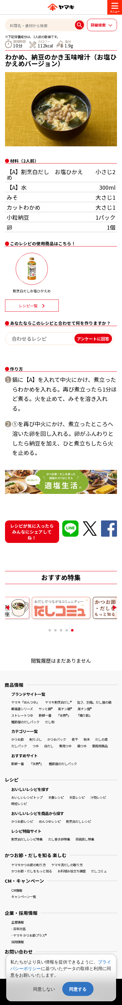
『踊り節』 (84, 715)
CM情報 (16, 890)
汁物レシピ (98, 797)
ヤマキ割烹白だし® (58, 702)
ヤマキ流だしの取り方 (67, 864)
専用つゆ (65, 746)
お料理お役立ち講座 (72, 871)
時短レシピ (19, 803)
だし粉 (49, 722)
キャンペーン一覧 (23, 896)
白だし (48, 746)
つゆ (36, 746)
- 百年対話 (18, 928)
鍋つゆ (82, 746)
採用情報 (17, 941)
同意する (78, 989)
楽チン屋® (85, 708)
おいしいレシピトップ (27, 797)
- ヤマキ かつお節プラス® (29, 935)
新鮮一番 (45, 715)
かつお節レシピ (22, 821)
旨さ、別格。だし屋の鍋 (94, 702)
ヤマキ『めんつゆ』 (25, 702)
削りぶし (35, 739)
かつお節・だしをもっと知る (31, 871)
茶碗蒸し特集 (84, 839)
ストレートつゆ (22, 715)
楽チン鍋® (65, 708)
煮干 (75, 739)
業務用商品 (100, 746)
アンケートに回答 (93, 339)
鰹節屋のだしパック (25, 722)
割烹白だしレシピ (78, 821)
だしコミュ (99, 871)
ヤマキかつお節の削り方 (28, 864)
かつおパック (56, 739)
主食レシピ (56, 797)
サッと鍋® (45, 708)
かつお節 (17, 739)
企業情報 (17, 922)
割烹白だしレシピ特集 (27, 839)
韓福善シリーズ (22, 708)
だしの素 (101, 739)
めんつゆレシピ (50, 821)
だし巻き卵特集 (59, 839)
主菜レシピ (77, 797)
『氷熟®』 (64, 715)
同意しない (44, 989)
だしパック (19, 746)
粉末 (87, 739)
